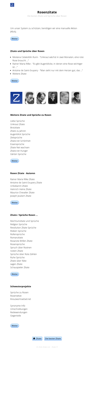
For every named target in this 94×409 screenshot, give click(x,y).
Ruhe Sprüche (17, 257)
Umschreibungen (19, 308)
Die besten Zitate (53, 338)
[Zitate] (12, 4)
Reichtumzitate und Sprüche (24, 220)
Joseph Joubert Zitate (20, 195)
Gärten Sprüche (18, 154)
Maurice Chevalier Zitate (22, 192)
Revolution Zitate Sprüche (23, 227)
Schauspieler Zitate (19, 267)
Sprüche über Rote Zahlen (23, 254)
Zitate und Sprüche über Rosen (27, 51)
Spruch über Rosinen (21, 247)
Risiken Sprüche (18, 230)
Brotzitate (15, 127)
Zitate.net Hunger (19, 150)
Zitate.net (46, 347)
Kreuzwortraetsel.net (20, 299)
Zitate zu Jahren (18, 130)
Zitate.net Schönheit (20, 140)
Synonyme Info (17, 305)
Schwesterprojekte (20, 286)
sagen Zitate (16, 264)
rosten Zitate (16, 250)
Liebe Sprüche (17, 120)
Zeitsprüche (16, 137)
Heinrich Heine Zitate (20, 189)
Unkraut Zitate (17, 124)
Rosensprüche (17, 244)
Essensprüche (17, 144)
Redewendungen (18, 312)
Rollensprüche (17, 234)
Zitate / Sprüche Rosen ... (24, 214)
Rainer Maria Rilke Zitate (22, 179)
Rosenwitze (16, 295)
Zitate (38, 338)
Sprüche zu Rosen (19, 292)
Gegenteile (15, 315)
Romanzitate (16, 237)
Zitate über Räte (18, 260)
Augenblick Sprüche (20, 134)
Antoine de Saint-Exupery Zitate (26, 182)
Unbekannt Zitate (19, 185)
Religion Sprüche (18, 224)
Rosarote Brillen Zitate (21, 240)
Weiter (15, 38)
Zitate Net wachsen (19, 147)
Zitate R (55, 347)
